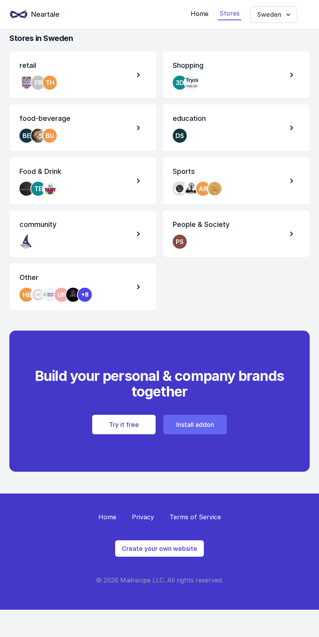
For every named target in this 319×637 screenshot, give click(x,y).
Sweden (269, 14)
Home (200, 14)
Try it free (124, 424)
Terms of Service (195, 517)
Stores (229, 13)
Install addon (195, 424)
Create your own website (159, 548)
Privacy (143, 517)
